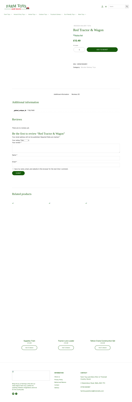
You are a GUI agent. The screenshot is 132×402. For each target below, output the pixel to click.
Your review (16, 142)
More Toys (81, 14)
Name (14, 155)
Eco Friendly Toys (69, 14)
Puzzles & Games (56, 14)
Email (14, 162)
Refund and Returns (60, 382)
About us (57, 377)
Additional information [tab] (61, 94)
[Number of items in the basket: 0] (105, 6)
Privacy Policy (58, 379)
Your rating (16, 140)
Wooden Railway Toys (82, 26)
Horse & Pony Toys (19, 14)
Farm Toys (7, 14)
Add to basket (102, 49)
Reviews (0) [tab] (76, 94)
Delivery (56, 387)
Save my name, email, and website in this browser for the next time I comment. (41, 169)
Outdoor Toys (43, 14)
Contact (56, 385)
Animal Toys (31, 14)
